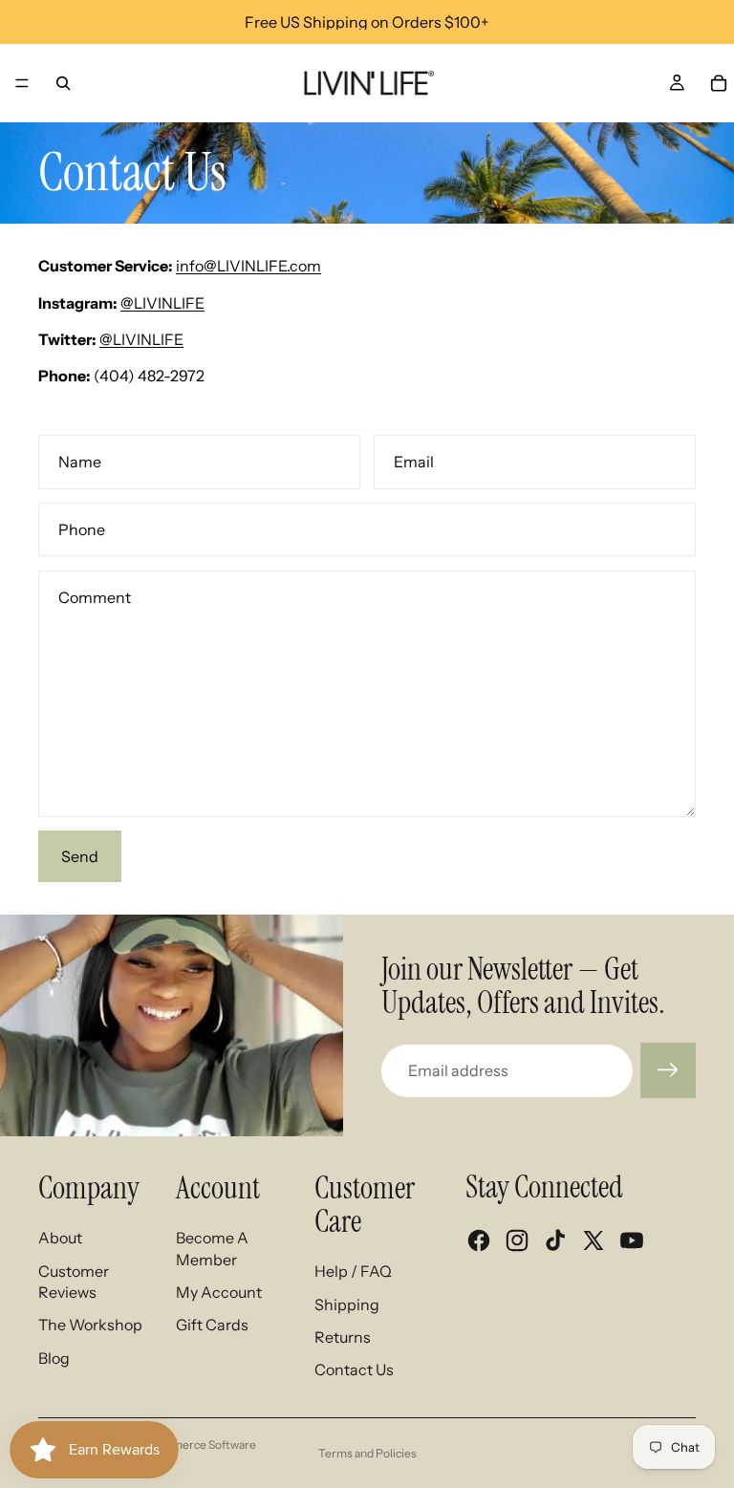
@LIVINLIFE (162, 303)
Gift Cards (212, 1324)
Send (79, 856)
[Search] (63, 83)
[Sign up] (668, 1070)
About (60, 1237)
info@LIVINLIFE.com (248, 265)
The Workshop (90, 1324)
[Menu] (22, 83)
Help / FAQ (353, 1271)
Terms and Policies (367, 1453)
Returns (342, 1337)
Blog (54, 1358)
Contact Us (354, 1369)
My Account (219, 1292)
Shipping (346, 1304)
